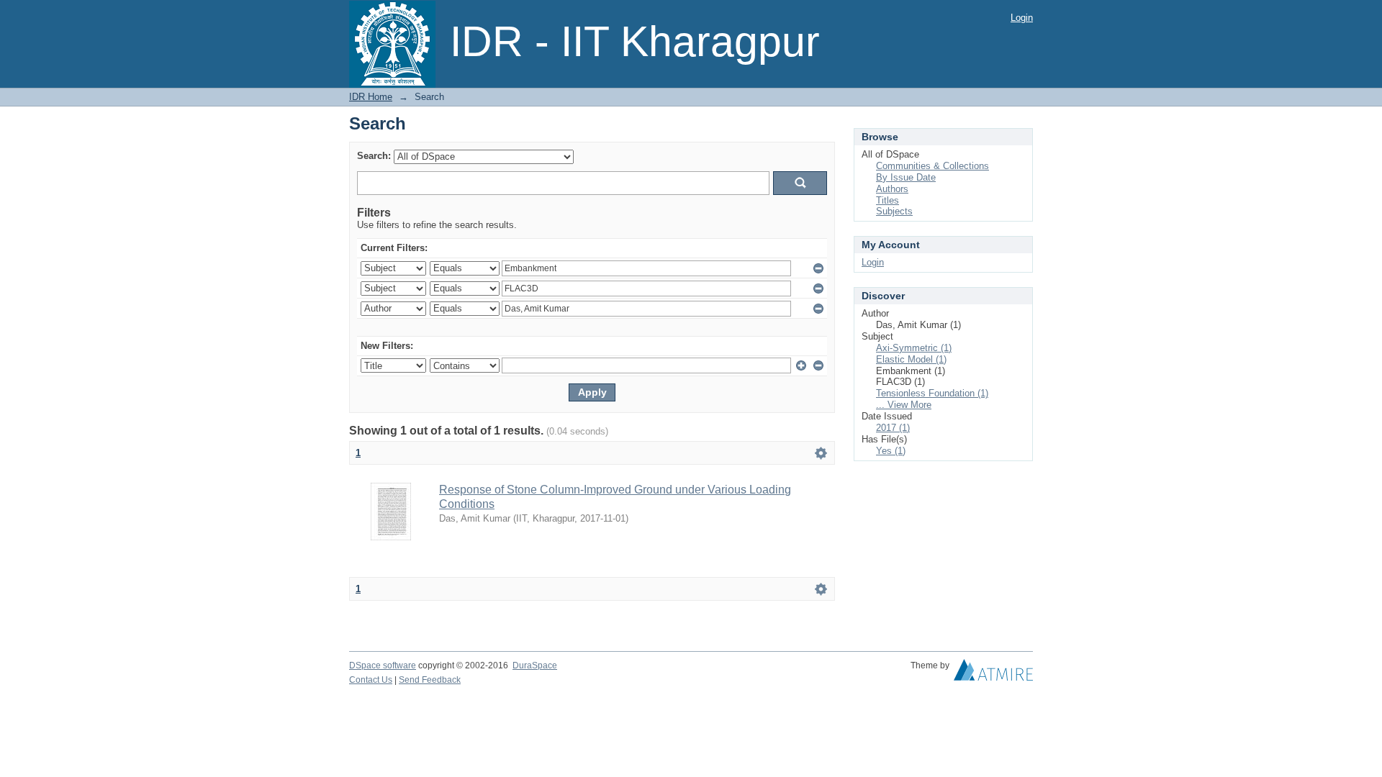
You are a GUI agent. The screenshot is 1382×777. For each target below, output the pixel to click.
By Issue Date (906, 177)
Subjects (894, 211)
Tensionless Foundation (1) (932, 393)
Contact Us (370, 680)
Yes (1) (890, 450)
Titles (887, 200)
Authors (892, 188)
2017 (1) (893, 427)
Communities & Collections (932, 165)
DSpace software (382, 665)
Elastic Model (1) (911, 359)
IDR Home (370, 96)
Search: (374, 155)
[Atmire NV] (993, 673)
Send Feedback (430, 680)
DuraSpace (534, 665)
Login (1022, 17)
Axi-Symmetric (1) (914, 347)
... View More (903, 404)
